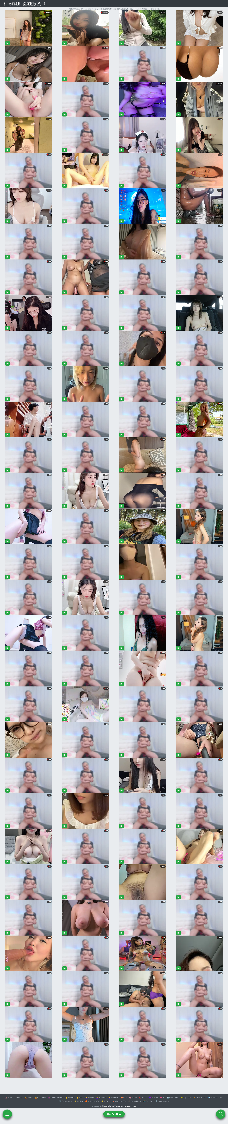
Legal (134, 1106)
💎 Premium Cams (215, 1097)
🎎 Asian (8, 1097)
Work (112, 1106)
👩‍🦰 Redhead (113, 1097)
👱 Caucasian (40, 1097)
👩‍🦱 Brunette (101, 1097)
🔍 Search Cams (162, 1101)
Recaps (117, 1106)
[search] (220, 1114)
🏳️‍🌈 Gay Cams (185, 1097)
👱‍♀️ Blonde (90, 1097)
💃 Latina (28, 1097)
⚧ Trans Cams (200, 1097)
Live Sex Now (114, 1114)
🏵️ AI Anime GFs (92, 1101)
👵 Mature (69, 1097)
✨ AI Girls (78, 1101)
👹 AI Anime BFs (119, 1101)
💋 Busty (142, 1097)
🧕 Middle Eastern (55, 1097)
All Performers (126, 1106)
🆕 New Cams (172, 1097)
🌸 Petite (133, 1097)
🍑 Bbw (124, 1097)
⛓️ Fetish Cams (65, 1101)
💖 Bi (162, 1097)
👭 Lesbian (153, 1097)
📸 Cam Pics (148, 1101)
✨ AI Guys (105, 1101)
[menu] (7, 1114)
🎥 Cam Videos (134, 1101)
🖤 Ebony (18, 1097)
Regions (106, 1106)
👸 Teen (79, 1097)
